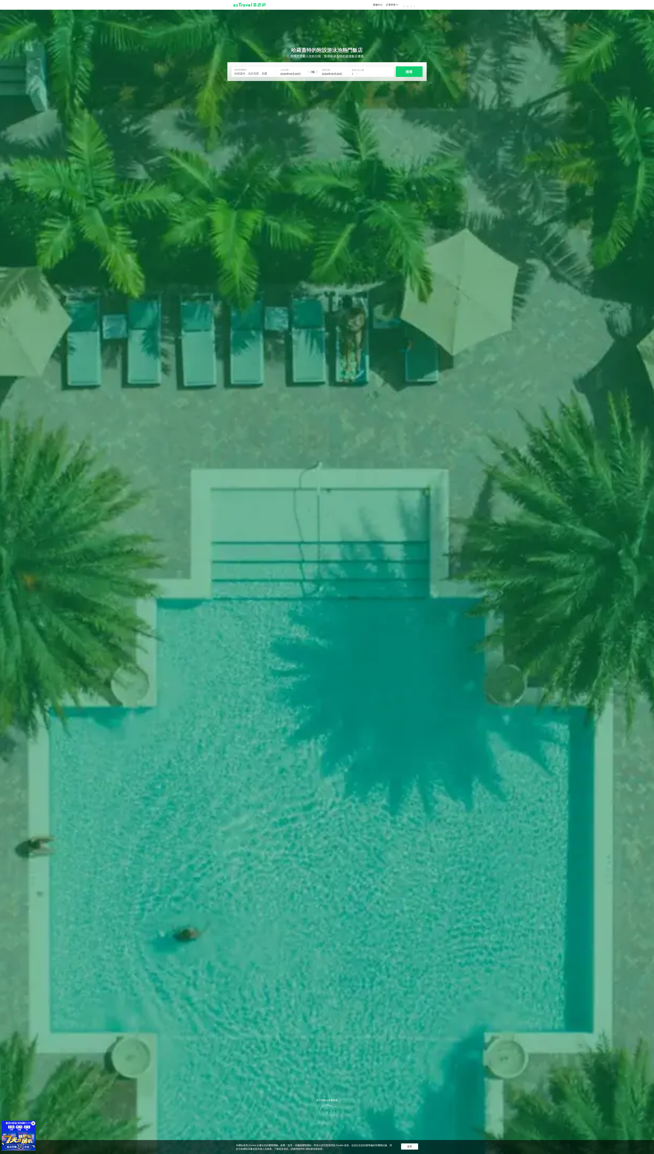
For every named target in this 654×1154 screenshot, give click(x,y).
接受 (409, 1146)
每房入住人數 (358, 70)
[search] (291, 73)
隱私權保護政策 (314, 1148)
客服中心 (378, 4)
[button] (33, 1123)
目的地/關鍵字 (240, 70)
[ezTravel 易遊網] (249, 5)
